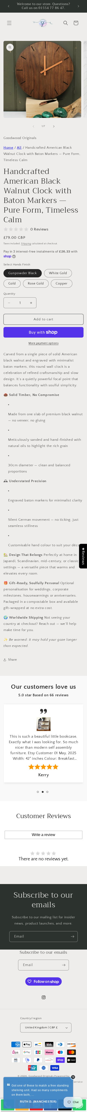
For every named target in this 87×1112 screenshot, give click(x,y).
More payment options (43, 343)
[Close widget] (73, 1077)
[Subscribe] (72, 936)
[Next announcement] (78, 6)
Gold (12, 283)
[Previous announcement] (8, 6)
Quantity (9, 293)
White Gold (58, 273)
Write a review (43, 835)
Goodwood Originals (41, 1076)
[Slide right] (54, 126)
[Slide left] (33, 126)
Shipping (26, 243)
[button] (9, 23)
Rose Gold (36, 283)
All (19, 148)
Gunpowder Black (22, 273)
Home (8, 148)
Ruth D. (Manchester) (38, 1101)
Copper (62, 283)
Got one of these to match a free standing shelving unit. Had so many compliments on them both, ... (40, 1090)
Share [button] (12, 660)
